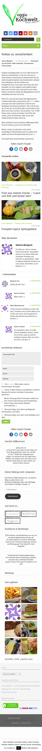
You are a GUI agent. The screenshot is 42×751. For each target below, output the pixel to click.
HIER (32, 101)
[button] (11, 149)
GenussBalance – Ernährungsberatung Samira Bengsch (21, 686)
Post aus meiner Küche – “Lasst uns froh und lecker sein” (21, 194)
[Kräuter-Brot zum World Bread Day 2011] (13, 629)
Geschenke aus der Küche (24, 185)
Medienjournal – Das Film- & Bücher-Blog (16, 689)
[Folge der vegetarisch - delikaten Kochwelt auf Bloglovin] (12, 523)
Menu (5, 46)
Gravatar (11, 384)
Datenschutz (26, 723)
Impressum (15, 723)
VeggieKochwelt (14, 718)
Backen (17, 223)
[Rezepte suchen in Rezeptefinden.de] (10, 708)
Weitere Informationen (29, 748)
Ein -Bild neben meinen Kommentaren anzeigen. (15, 385)
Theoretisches (28, 63)
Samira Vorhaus (19, 293)
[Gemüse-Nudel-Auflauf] (13, 595)
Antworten (35, 281)
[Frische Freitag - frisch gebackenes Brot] (13, 646)
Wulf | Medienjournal (17, 305)
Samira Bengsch (7, 61)
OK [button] (19, 748)
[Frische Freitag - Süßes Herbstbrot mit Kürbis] (29, 646)
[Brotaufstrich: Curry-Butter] (29, 595)
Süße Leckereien (17, 63)
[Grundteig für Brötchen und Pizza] (13, 612)
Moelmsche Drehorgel (9, 692)
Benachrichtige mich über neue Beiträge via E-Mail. (21, 416)
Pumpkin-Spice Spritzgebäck (19, 229)
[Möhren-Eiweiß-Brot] (29, 612)
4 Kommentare (6, 66)
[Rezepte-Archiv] (29, 629)
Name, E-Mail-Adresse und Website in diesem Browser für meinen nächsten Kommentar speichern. (21, 392)
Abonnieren (13, 496)
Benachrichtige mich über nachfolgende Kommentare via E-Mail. (18, 410)
